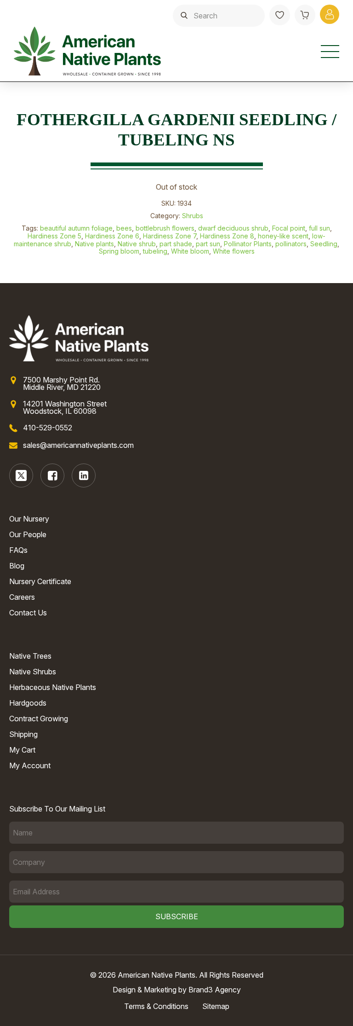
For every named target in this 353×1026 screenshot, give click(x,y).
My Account (30, 765)
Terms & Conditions (156, 1006)
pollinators (291, 244)
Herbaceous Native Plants (52, 687)
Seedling (323, 244)
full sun (319, 228)
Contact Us (28, 612)
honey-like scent (283, 236)
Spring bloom (119, 251)
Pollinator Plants (248, 244)
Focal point (288, 228)
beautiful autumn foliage (76, 228)
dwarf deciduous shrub (233, 228)
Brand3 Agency (214, 989)
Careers (22, 597)
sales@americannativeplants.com (78, 445)
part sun (208, 244)
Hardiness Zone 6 (112, 236)
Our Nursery (29, 518)
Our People (27, 534)
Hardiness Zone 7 (169, 236)
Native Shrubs (32, 671)
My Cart (22, 749)
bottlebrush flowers (165, 228)
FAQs (18, 550)
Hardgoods (27, 702)
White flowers (234, 251)
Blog (16, 565)
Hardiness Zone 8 (227, 236)
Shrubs (192, 216)
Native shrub (137, 244)
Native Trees (30, 656)
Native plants (94, 244)
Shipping (23, 734)
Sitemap (215, 1006)
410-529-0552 (47, 427)
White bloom (190, 251)
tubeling (155, 251)
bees (124, 228)
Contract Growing (38, 718)
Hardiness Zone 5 (54, 236)
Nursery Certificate (40, 581)
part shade (175, 244)
